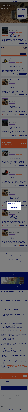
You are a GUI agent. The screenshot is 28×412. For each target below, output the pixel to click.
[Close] (20, 203)
